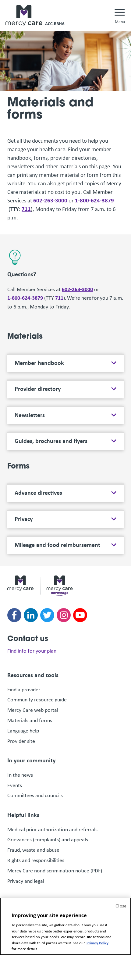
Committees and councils (35, 795)
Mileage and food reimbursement (57, 545)
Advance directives (38, 493)
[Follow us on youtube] (80, 615)
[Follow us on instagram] (64, 615)
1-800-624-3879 (94, 200)
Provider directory (38, 389)
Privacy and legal (25, 881)
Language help (23, 730)
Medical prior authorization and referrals (52, 829)
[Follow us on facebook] (14, 615)
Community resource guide (37, 699)
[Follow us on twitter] (47, 615)
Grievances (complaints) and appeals (48, 839)
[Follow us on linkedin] (31, 615)
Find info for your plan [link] (31, 650)
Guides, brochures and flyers (51, 441)
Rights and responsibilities (36, 860)
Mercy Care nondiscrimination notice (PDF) (54, 870)
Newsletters (30, 415)
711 (26, 209)
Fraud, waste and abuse (33, 849)
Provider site (21, 741)
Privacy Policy (97, 943)
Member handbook (39, 363)
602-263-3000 (50, 200)
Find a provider (23, 689)
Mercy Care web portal (32, 710)
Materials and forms (29, 720)
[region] (65, 926)
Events (14, 785)
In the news (20, 775)
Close (120, 906)
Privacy (24, 519)
